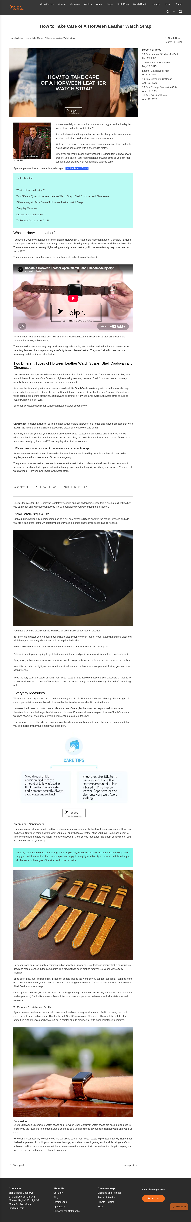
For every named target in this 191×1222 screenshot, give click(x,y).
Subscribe (153, 1198)
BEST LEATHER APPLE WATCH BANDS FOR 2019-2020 (57, 487)
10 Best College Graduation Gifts (159, 87)
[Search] (167, 11)
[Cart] (180, 11)
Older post (18, 1165)
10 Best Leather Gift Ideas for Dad (160, 54)
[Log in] (174, 11)
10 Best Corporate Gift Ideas (157, 79)
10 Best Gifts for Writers (154, 95)
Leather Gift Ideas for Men (155, 71)
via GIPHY (19, 160)
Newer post (128, 1165)
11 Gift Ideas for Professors (156, 62)
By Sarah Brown (173, 38)
